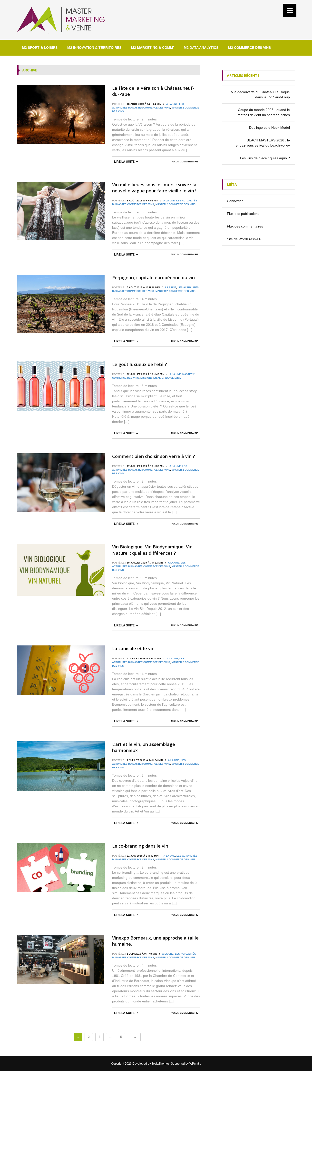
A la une (172, 104)
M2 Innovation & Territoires (94, 47)
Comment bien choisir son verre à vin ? (153, 456)
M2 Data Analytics (201, 47)
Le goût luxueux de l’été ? (139, 364)
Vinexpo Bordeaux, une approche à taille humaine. (155, 941)
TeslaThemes (160, 1063)
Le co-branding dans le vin (140, 846)
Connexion (235, 201)
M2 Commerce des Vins (249, 47)
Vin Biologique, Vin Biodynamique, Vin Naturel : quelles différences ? (152, 550)
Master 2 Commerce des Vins (175, 204)
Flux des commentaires (245, 226)
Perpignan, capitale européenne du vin (153, 277)
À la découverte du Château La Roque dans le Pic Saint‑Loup (260, 94)
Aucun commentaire (184, 161)
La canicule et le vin (133, 648)
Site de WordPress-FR (244, 239)
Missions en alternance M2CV (160, 377)
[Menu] (289, 10)
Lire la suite (124, 161)
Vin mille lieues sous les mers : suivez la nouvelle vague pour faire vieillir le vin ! (154, 188)
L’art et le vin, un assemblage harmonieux (143, 747)
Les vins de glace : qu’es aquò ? (265, 158)
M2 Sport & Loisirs (40, 47)
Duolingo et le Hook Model (269, 127)
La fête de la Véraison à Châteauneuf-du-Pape (153, 91)
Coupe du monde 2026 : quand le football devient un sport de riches (264, 112)
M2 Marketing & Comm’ (152, 47)
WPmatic (195, 1063)
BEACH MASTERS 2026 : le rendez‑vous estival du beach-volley (262, 142)
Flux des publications (243, 214)
